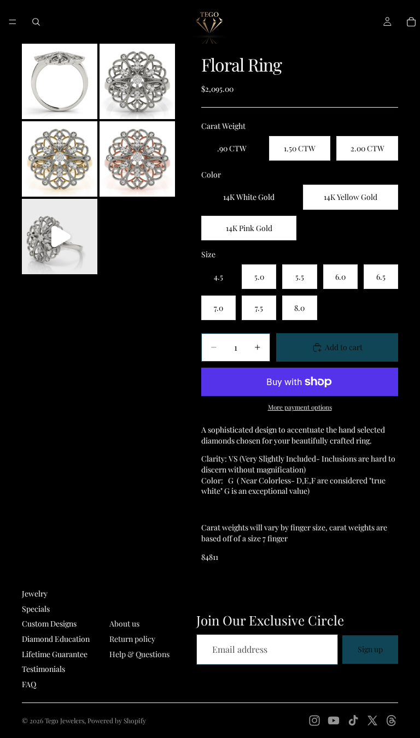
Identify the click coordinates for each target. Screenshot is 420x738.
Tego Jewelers (64, 720)
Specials (36, 609)
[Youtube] (333, 720)
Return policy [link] (132, 639)
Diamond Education (56, 639)
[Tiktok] (353, 720)
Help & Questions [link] (139, 654)
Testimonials (43, 669)
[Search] (36, 22)
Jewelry (35, 593)
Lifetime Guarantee (55, 654)
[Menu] (12, 21)
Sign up (370, 649)
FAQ (29, 684)
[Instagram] (314, 720)
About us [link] (124, 623)
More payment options (300, 407)
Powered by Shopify (117, 720)
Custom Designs (49, 623)
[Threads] (391, 720)
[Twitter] (372, 720)
